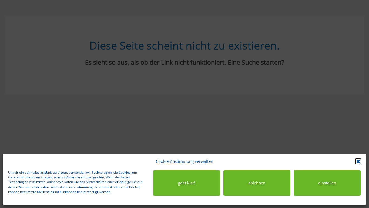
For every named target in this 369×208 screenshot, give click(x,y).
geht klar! (186, 183)
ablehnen (257, 183)
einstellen (327, 183)
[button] (358, 161)
